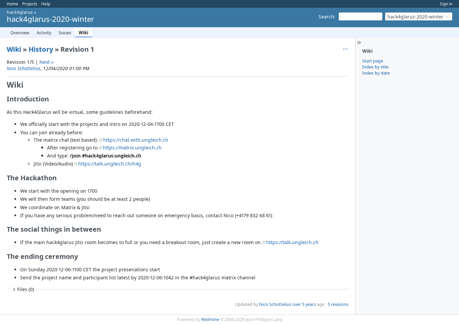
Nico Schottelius (23, 68)
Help (45, 4)
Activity (44, 33)
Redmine (210, 319)
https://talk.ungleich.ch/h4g (109, 163)
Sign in (446, 4)
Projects (29, 4)
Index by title (375, 67)
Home (12, 4)
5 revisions (338, 304)
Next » (46, 62)
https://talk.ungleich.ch (292, 242)
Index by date (376, 73)
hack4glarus (20, 12)
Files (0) (25, 289)
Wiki (83, 33)
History (41, 49)
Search (326, 16)
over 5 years (304, 304)
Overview (19, 33)
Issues (65, 33)
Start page (372, 61)
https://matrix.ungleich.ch (132, 147)
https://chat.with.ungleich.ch (135, 140)
